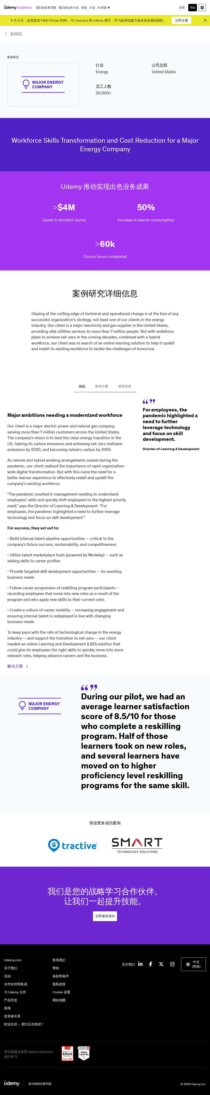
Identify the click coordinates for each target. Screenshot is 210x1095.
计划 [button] (92, 7)
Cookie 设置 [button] (61, 992)
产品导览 (10, 1000)
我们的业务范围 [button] (46, 7)
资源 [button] (84, 7)
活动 (7, 976)
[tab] (82, 386)
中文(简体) (196, 964)
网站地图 (59, 1000)
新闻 (7, 1008)
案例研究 (16, 33)
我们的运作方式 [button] (69, 7)
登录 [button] (182, 7)
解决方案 (15, 666)
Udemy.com (13, 960)
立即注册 (181, 20)
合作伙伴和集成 (15, 984)
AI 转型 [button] (102, 7)
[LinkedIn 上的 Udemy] (140, 964)
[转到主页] (27, 1085)
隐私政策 (59, 984)
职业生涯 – (24, 1024)
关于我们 (10, 968)
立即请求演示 (105, 916)
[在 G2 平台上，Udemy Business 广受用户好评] (82, 1060)
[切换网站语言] (202, 7)
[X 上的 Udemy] (161, 964)
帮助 (55, 968)
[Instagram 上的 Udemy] (172, 964)
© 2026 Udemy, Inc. (193, 1084)
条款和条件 (60, 976)
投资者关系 (12, 1016)
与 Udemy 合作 (15, 992)
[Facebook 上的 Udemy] (150, 964)
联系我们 (59, 960)
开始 (192, 7)
